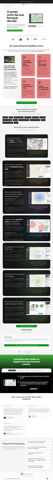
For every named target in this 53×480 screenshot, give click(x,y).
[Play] (9, 59)
